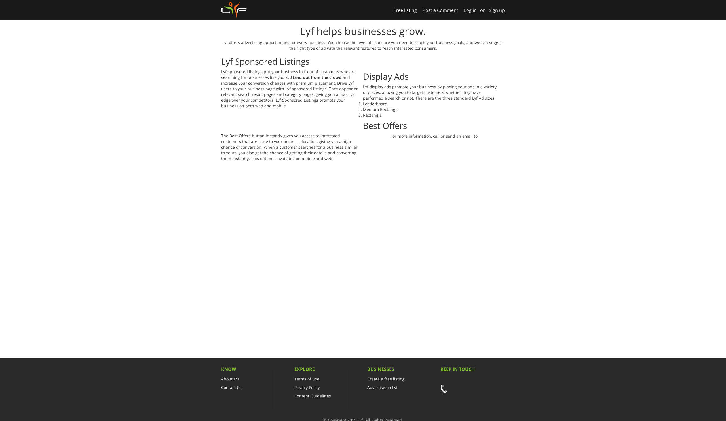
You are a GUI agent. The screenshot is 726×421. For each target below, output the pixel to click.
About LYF (230, 379)
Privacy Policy (307, 387)
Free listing (405, 10)
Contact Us (231, 387)
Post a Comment (440, 10)
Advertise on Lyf (382, 387)
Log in (470, 10)
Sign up (497, 10)
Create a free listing (386, 379)
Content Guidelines (312, 396)
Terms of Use (306, 379)
